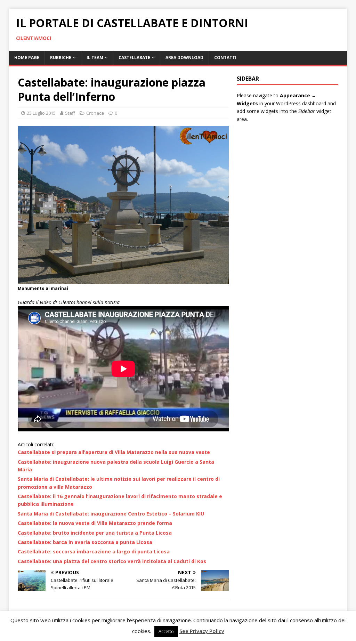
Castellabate (134, 57)
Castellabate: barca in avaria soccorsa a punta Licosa (85, 542)
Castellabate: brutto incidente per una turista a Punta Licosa (95, 532)
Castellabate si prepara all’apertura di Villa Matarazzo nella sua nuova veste (114, 452)
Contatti (225, 57)
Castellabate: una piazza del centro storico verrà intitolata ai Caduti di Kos (112, 561)
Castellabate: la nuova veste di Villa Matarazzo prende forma (95, 523)
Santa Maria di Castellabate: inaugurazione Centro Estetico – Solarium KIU (111, 513)
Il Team (95, 57)
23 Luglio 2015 (41, 113)
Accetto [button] (166, 631)
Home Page (26, 57)
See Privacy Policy (201, 630)
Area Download (184, 57)
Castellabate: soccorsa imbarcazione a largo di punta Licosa (94, 551)
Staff (70, 113)
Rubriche (60, 57)
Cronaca (95, 113)
